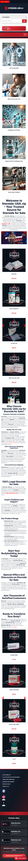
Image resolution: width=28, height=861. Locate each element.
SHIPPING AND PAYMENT (8, 781)
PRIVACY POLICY (7, 784)
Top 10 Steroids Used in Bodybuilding (11, 777)
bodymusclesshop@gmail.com (14, 855)
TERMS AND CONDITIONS (8, 779)
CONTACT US (6, 786)
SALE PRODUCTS (7, 774)
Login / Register (5, 1)
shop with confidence (13, 442)
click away (14, 627)
